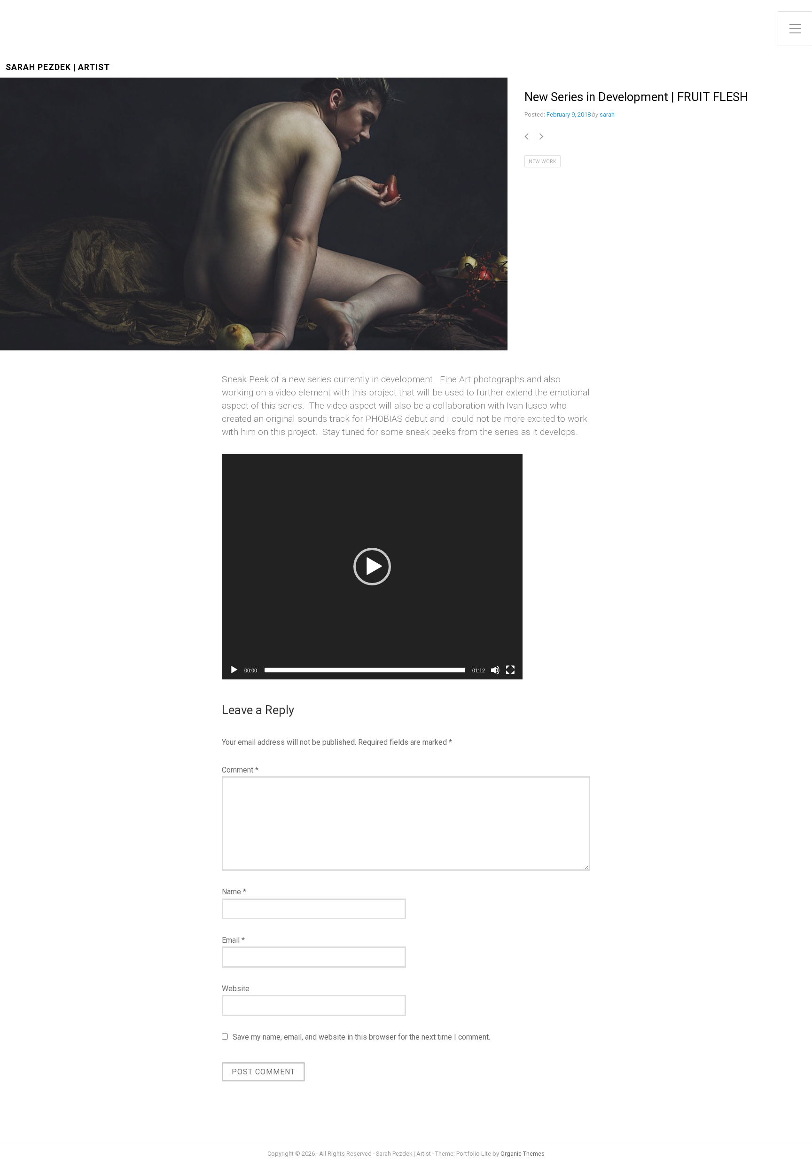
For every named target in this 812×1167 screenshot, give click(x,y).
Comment (240, 769)
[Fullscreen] (510, 670)
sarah (607, 114)
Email (233, 940)
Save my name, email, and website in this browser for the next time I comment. (361, 1037)
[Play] (234, 670)
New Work (542, 161)
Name (234, 891)
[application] (372, 566)
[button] (372, 566)
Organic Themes (522, 1153)
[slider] (365, 670)
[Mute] (495, 670)
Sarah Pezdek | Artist (58, 67)
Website (236, 988)
